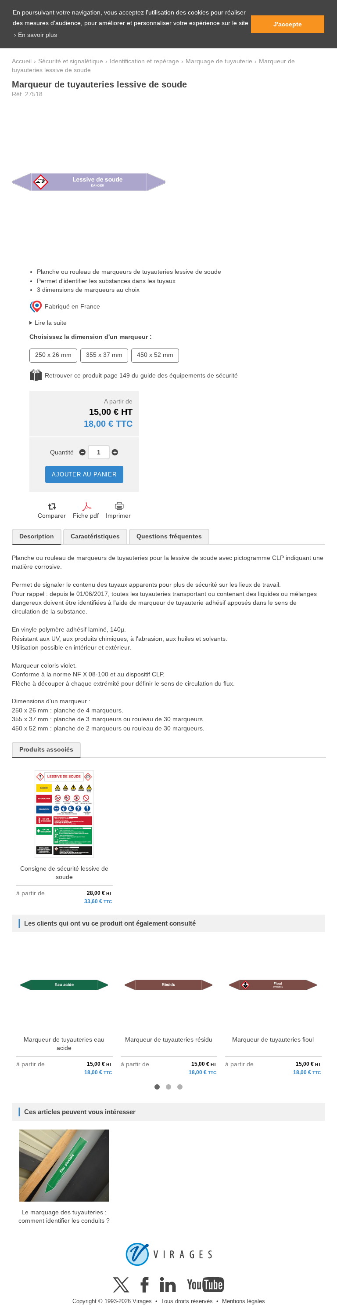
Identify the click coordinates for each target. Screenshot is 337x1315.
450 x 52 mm (155, 355)
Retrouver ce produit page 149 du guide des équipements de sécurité (141, 375)
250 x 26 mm (53, 355)
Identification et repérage (144, 61)
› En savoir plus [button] (35, 34)
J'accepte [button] (287, 24)
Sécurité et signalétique (70, 61)
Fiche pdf (86, 515)
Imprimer (118, 515)
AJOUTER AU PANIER (84, 474)
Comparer (52, 515)
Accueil (22, 61)
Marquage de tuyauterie (219, 61)
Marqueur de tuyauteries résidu (168, 1039)
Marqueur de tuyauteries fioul (273, 1039)
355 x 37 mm (104, 355)
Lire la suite (51, 323)
